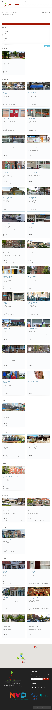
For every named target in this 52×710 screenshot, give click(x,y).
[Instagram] (44, 687)
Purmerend (6, 38)
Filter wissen (47, 46)
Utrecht (5, 42)
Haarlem (5, 36)
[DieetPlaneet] (11, 676)
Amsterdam (6, 31)
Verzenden (45, 678)
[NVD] (18, 696)
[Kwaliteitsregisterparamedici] (34, 696)
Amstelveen (6, 29)
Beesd (5, 33)
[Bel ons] (38, 687)
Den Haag (5, 35)
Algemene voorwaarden (36, 705)
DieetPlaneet (30, 708)
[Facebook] (32, 687)
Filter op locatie (26, 24)
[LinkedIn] (41, 687)
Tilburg (5, 40)
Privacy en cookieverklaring (17, 705)
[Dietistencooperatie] (44, 695)
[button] (23, 659)
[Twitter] (35, 687)
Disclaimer (27, 705)
